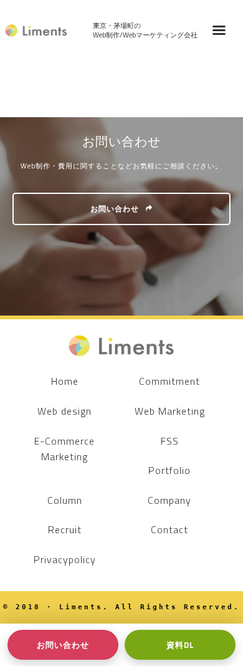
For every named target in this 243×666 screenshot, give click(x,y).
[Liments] (36, 30)
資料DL (180, 645)
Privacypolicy (65, 559)
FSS (170, 440)
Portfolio (169, 470)
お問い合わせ (114, 209)
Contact (169, 529)
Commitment (169, 381)
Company (169, 500)
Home (65, 381)
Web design (64, 410)
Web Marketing (170, 410)
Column (64, 500)
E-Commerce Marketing (64, 449)
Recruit (65, 529)
